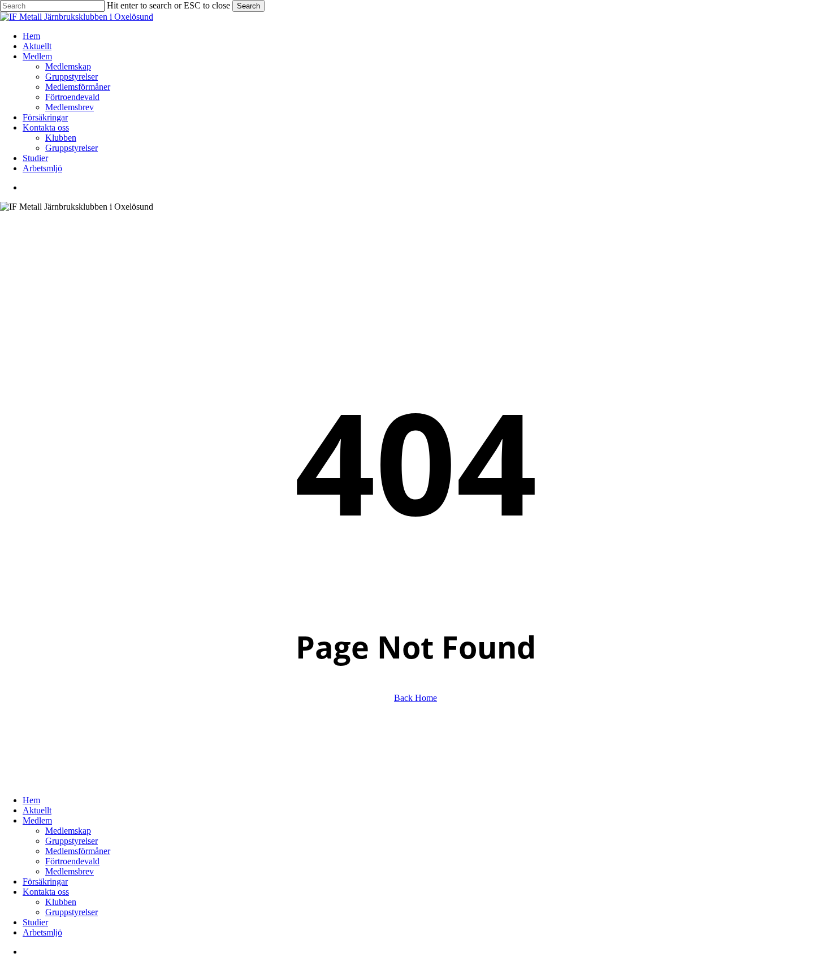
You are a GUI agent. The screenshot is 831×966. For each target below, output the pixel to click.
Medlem (37, 820)
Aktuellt (37, 810)
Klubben (60, 902)
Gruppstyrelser (71, 841)
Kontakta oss (46, 891)
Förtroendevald (72, 861)
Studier (35, 922)
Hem (31, 800)
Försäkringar (45, 881)
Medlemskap (68, 830)
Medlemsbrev (69, 871)
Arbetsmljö (42, 932)
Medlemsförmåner (77, 851)
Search (248, 6)
